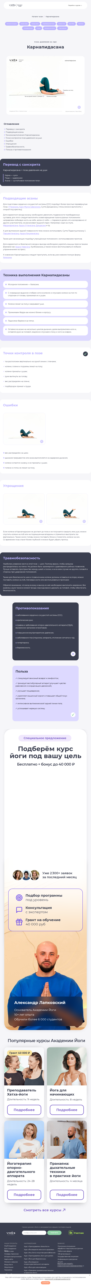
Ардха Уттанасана (27, 225)
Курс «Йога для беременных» (35, 1259)
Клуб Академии (10, 1246)
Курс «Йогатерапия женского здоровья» (39, 1249)
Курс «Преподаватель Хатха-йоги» (37, 1246)
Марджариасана (10, 225)
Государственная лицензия (68, 1256)
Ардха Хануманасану (29, 233)
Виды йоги (8, 1264)
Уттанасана (13, 207)
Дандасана (41, 225)
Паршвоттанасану (11, 233)
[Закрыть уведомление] (90, 1275)
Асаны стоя (61, 23)
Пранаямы (8, 1270)
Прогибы (71, 23)
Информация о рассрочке (67, 1259)
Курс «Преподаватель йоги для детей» (38, 1256)
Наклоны (80, 23)
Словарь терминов (11, 1254)
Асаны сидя (24, 23)
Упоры (38, 28)
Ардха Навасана (22, 247)
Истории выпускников (13, 1256)
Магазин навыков (11, 1262)
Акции (60, 1262)
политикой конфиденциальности (57, 1279)
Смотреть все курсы (42, 1210)
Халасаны (7, 257)
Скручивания (62, 28)
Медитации (8, 1267)
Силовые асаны (28, 28)
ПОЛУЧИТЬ (54, 1233)
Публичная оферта (65, 1251)
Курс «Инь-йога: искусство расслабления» (40, 1253)
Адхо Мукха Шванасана (29, 207)
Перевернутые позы (48, 23)
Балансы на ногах (50, 28)
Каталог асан (19, 5)
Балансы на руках (12, 23)
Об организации (64, 1254)
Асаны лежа (35, 23)
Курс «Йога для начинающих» (35, 1267)
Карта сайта (8, 1259)
